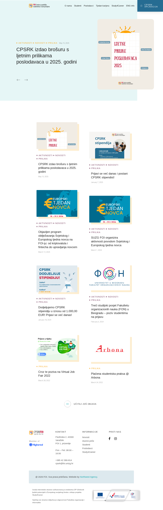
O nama (68, 6)
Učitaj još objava (85, 404)
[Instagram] (115, 438)
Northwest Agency (88, 477)
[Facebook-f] (110, 438)
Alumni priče (88, 441)
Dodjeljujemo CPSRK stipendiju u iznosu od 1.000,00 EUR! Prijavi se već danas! (57, 311)
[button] (150, 6)
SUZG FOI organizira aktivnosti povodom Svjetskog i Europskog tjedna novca (110, 241)
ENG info (130, 6)
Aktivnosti (25, 43)
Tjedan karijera (102, 6)
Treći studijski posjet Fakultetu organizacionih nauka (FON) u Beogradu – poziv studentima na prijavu (110, 311)
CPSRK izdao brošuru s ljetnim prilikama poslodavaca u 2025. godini (46, 56)
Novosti (40, 43)
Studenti (77, 6)
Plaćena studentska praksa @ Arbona (110, 375)
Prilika (52, 43)
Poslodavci (89, 6)
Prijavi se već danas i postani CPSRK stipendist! (109, 175)
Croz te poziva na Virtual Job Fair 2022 (56, 373)
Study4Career (118, 6)
